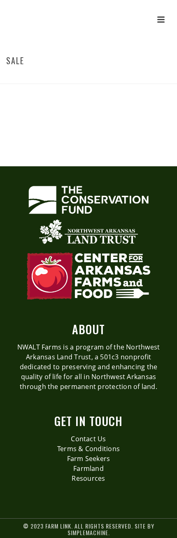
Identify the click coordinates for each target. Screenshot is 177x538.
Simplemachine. (89, 532)
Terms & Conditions (88, 448)
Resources (88, 478)
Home (80, 78)
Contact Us (88, 438)
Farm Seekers (88, 458)
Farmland (88, 468)
